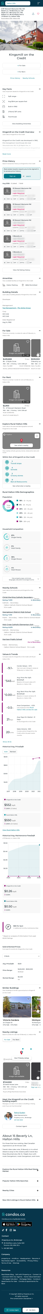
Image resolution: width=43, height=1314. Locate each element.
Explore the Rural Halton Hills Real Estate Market (20, 1170)
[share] (33, 13)
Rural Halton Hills (6, 18)
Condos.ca (5, 1219)
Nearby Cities (8, 1190)
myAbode (16, 1219)
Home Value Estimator (32, 1277)
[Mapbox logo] (7, 1059)
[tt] (3, 1230)
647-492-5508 (18, 1120)
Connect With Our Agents (12, 1277)
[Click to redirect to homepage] (2, 3)
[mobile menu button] (40, 3)
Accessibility (21, 1261)
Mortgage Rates (26, 1279)
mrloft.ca (15, 1258)
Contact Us (37, 1274)
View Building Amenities (21, 124)
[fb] (7, 1230)
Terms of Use (6, 1263)
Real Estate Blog (7, 1274)
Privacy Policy (33, 1261)
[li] (15, 1230)
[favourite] (38, 13)
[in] (11, 1230)
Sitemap (16, 1263)
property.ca (5, 1258)
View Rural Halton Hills (11, 830)
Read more (7, 154)
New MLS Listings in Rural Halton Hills (19, 1200)
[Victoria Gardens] (28, 999)
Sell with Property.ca (23, 1274)
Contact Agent (21, 1126)
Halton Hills (16, 18)
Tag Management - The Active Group (17, 308)
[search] (17, 3)
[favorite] (28, 342)
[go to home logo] (13, 1214)
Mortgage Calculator (10, 1279)
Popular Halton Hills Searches (15, 1181)
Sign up (12, 176)
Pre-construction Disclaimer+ (21, 1298)
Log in (28, 176)
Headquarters (25, 1258)
